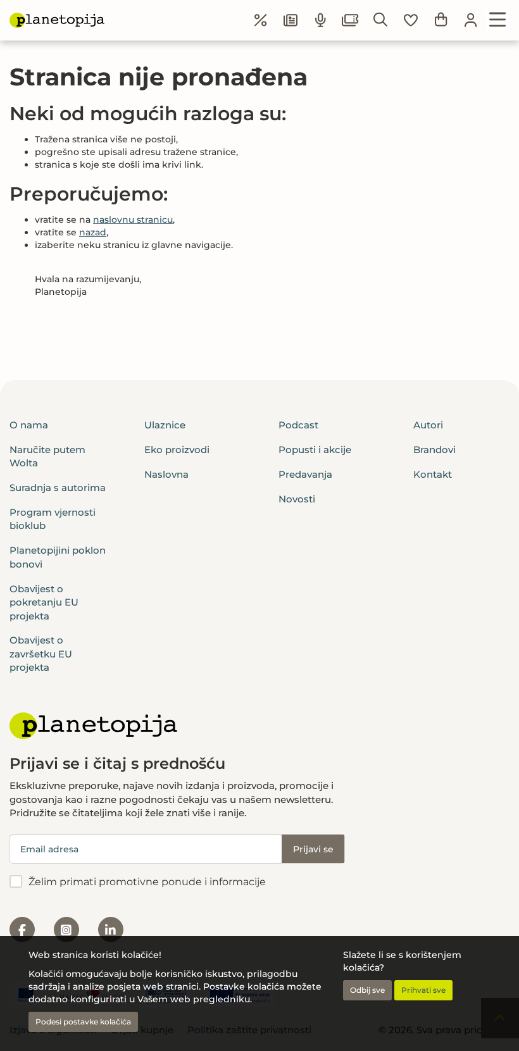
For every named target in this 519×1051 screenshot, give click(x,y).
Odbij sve (367, 990)
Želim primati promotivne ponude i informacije (147, 882)
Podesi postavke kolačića (83, 1021)
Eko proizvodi (176, 450)
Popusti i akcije (314, 450)
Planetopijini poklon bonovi (57, 556)
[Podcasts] (321, 20)
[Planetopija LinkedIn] (110, 929)
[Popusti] (261, 20)
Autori (428, 425)
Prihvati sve (423, 990)
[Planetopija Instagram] (66, 929)
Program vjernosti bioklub (52, 519)
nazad (92, 232)
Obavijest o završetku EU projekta (40, 653)
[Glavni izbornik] (498, 20)
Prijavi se (313, 849)
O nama (28, 425)
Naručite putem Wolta (47, 456)
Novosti (296, 499)
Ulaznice (164, 425)
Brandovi (434, 450)
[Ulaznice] (350, 20)
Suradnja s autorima (57, 488)
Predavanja (305, 474)
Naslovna (166, 474)
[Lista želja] (411, 20)
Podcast (298, 425)
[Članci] (290, 20)
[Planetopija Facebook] (22, 929)
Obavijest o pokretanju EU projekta (43, 602)
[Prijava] (471, 20)
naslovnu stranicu (133, 219)
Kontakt (432, 474)
